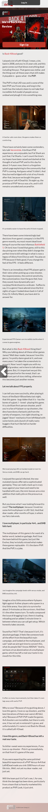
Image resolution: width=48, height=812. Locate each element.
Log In (24, 2)
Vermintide (15, 150)
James (15, 32)
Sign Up (24, 44)
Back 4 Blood (11, 53)
